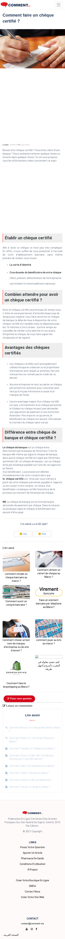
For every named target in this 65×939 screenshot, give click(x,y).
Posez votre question (21, 698)
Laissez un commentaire (18, 705)
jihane (6, 145)
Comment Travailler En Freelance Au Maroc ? (32, 748)
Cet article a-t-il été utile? (34, 523)
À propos (33, 869)
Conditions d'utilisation (32, 864)
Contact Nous (32, 891)
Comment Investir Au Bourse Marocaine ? (30, 780)
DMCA (32, 886)
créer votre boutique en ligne (32, 880)
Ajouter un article (32, 852)
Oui (23, 534)
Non (42, 534)
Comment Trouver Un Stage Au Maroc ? (29, 786)
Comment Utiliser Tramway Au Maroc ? (29, 773)
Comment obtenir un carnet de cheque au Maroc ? (48, 573)
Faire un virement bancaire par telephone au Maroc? (49, 603)
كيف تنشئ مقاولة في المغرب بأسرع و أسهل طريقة (49, 665)
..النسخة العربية (11, 934)
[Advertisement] (32, 101)
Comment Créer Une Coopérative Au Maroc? (31, 766)
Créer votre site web (32, 897)
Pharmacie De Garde (32, 858)
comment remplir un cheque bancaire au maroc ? (16, 577)
